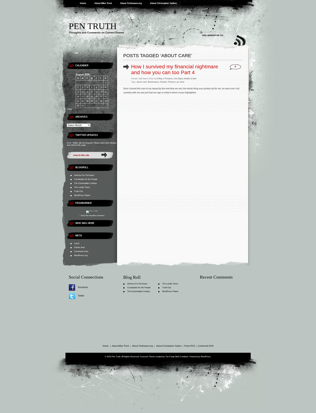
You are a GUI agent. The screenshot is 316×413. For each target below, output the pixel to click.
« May (69, 109)
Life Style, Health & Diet (185, 78)
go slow (180, 82)
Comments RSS (206, 346)
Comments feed (81, 251)
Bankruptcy (153, 82)
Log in (76, 243)
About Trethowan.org (131, 3)
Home (83, 3)
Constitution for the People (85, 179)
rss (221, 35)
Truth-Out (78, 191)
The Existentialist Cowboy (85, 183)
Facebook (83, 287)
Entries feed (79, 247)
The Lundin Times (82, 187)
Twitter (81, 295)
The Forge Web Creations (176, 356)
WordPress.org (81, 255)
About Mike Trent (103, 3)
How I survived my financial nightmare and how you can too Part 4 (174, 69)
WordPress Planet (82, 195)
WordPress (206, 356)
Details (163, 82)
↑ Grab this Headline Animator (91, 215)
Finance (169, 78)
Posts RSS (189, 346)
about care (142, 82)
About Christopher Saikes (163, 3)
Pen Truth (93, 26)
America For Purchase (84, 175)
